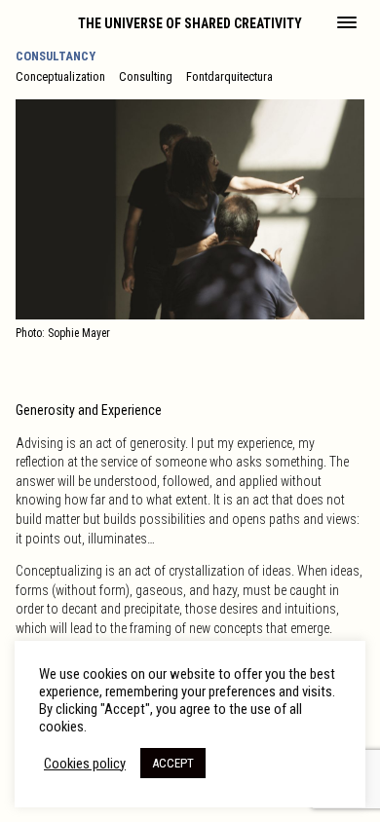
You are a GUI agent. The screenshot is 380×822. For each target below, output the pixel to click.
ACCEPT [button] (173, 763)
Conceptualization (60, 76)
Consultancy (55, 56)
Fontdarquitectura (229, 76)
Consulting (145, 76)
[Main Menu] (347, 24)
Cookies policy (85, 763)
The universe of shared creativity (190, 23)
